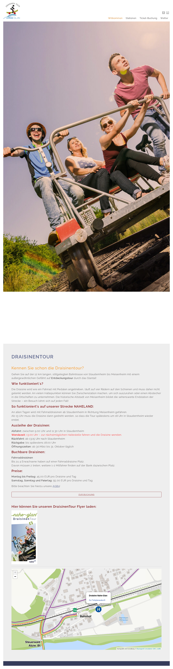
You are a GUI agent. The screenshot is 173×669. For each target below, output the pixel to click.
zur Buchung (86, 495)
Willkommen (115, 18)
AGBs (56, 486)
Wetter (164, 18)
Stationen (131, 18)
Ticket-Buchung (148, 18)
